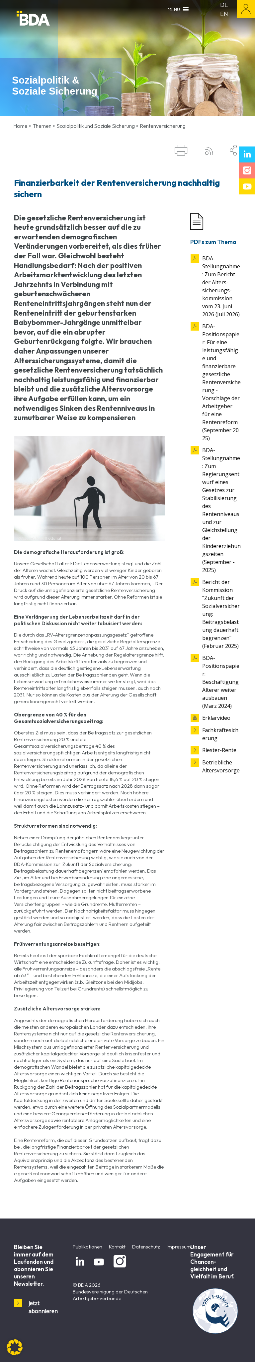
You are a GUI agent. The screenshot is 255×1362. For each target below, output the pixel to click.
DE (224, 5)
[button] (14, 1347)
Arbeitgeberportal (246, 9)
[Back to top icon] (223, 1348)
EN (224, 14)
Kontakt (117, 1246)
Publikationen (87, 1246)
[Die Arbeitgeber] (50, 19)
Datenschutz (146, 1246)
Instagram (119, 1267)
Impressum (179, 1246)
